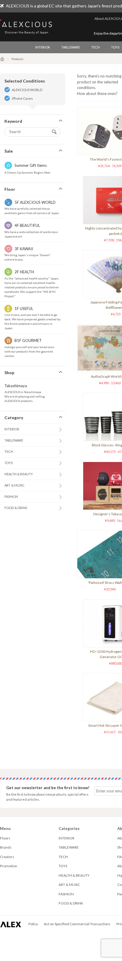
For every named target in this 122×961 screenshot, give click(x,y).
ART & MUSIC (14, 485)
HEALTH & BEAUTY (18, 474)
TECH (95, 47)
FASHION (11, 496)
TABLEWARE (70, 47)
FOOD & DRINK (15, 508)
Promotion (8, 866)
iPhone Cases (22, 98)
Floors (5, 838)
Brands (6, 847)
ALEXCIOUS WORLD (27, 90)
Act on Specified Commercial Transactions (77, 924)
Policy (33, 924)
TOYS (8, 463)
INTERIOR (42, 47)
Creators (7, 857)
